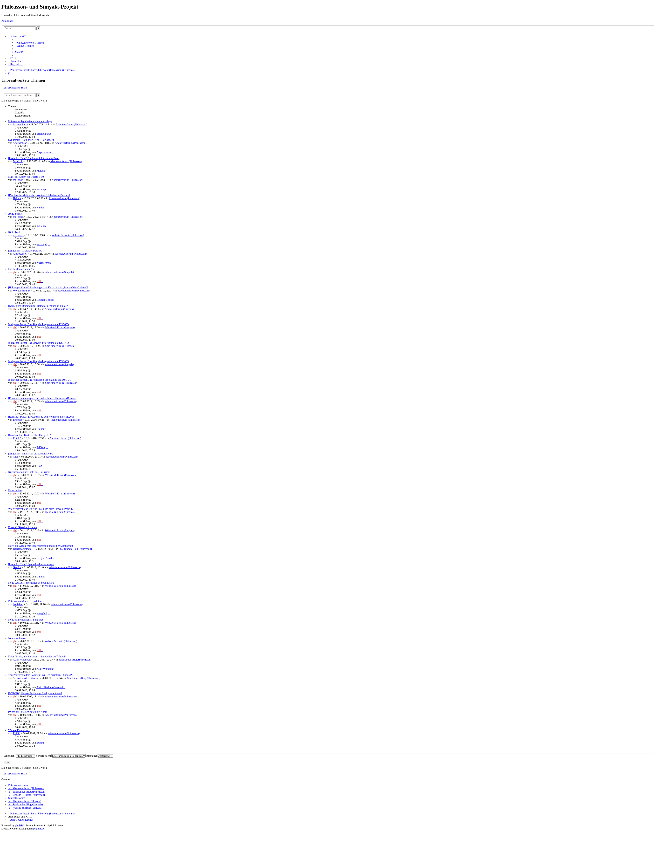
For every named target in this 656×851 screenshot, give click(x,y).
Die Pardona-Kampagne (21, 269)
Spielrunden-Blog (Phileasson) (61, 382)
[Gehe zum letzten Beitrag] (53, 133)
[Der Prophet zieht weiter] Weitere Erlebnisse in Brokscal (39, 195)
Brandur (17, 419)
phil (15, 272)
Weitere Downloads (19, 730)
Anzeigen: (10, 755)
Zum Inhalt (7, 20)
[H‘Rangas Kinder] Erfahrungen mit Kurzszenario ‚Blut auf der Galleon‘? (48, 287)
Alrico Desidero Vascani (26, 678)
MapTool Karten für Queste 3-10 (26, 176)
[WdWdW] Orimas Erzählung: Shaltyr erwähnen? (35, 693)
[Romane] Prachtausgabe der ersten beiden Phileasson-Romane (42, 398)
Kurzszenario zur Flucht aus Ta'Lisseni (29, 472)
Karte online (15, 490)
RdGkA (17, 438)
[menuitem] (29, 42)
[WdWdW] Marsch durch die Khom (27, 711)
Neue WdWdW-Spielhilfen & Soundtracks (31, 582)
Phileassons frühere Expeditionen (26, 601)
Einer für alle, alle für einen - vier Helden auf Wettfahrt (37, 656)
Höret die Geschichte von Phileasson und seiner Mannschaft (40, 545)
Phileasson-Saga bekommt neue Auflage (30, 121)
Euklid (16, 733)
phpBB (19, 825)
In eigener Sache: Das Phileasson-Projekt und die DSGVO (40, 379)
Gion (15, 456)
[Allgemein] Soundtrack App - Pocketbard (31, 139)
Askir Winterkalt (22, 659)
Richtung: (92, 755)
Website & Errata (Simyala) (60, 327)
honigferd (18, 604)
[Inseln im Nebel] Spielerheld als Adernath (31, 564)
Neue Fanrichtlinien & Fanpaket (25, 619)
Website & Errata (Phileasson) (68, 235)
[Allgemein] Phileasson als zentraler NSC (30, 453)
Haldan (17, 198)
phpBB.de (38, 828)
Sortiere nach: (43, 755)
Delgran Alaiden (22, 548)
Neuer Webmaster (18, 638)
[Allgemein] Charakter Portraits (25, 250)
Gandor (17, 567)
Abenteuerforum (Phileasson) (71, 124)
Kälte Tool (14, 232)
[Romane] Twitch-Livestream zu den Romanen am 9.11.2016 (41, 416)
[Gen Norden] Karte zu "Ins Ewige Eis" (29, 435)
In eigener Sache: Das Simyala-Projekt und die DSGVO (38, 324)
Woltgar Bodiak (21, 290)
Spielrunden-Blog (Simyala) (60, 345)
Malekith (18, 161)
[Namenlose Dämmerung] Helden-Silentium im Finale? (38, 305)
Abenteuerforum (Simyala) (59, 272)
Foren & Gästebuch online (22, 527)
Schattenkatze (20, 124)
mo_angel (18, 179)
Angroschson (20, 142)
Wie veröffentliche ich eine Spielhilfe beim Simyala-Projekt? (40, 508)
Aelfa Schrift (15, 213)
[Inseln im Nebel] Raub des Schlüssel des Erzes (33, 158)
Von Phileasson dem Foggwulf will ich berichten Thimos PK (41, 674)
